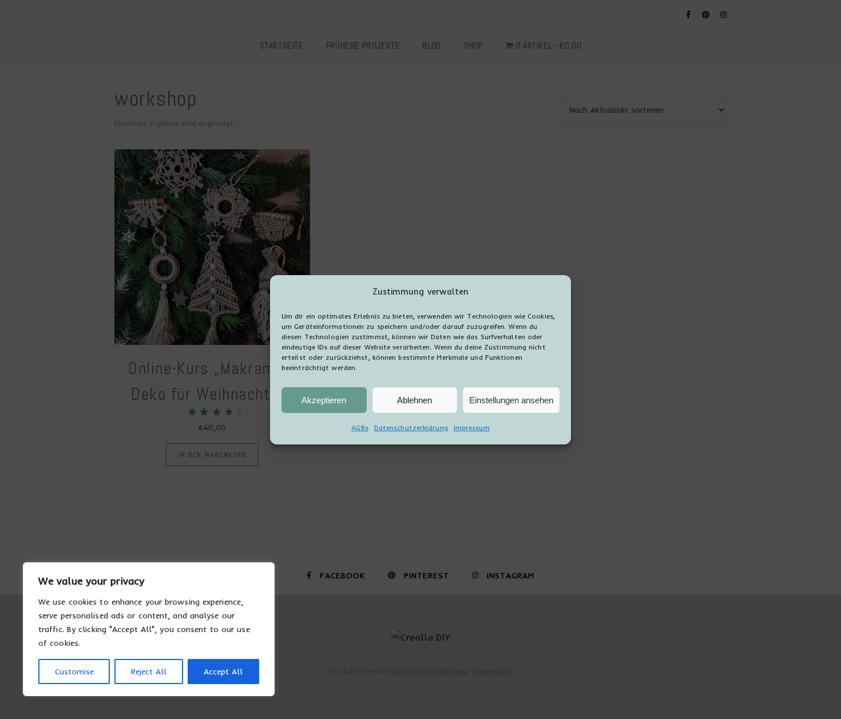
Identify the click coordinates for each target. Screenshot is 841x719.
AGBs (359, 427)
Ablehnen (414, 399)
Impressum (472, 427)
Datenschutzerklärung (411, 427)
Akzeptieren (324, 399)
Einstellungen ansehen (511, 399)
